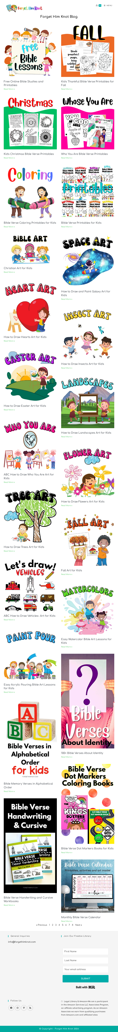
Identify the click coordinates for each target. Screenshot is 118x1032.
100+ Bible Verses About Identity (82, 753)
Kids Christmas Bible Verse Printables (29, 154)
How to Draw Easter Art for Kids (25, 405)
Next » (78, 925)
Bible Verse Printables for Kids (81, 222)
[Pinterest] (24, 1008)
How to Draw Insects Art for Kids (82, 364)
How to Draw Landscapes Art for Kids (86, 432)
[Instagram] (17, 1008)
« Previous (41, 925)
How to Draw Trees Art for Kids (24, 547)
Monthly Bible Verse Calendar (81, 917)
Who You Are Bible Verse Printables (84, 154)
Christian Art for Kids (18, 268)
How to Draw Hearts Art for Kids (25, 337)
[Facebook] (11, 1008)
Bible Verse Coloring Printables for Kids (30, 222)
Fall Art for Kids (71, 570)
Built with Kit (85, 987)
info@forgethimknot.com (22, 942)
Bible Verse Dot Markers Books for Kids (87, 848)
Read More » (9, 89)
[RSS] (30, 1008)
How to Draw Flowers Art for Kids (82, 501)
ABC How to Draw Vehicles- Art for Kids (29, 615)
